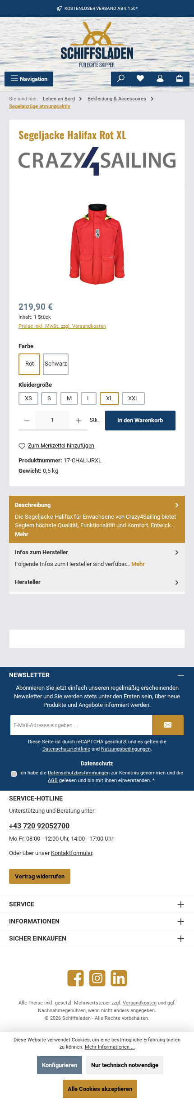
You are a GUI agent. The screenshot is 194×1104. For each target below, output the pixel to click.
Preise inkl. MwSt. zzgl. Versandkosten (62, 326)
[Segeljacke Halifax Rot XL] (97, 244)
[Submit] (168, 725)
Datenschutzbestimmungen (79, 773)
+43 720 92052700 (39, 826)
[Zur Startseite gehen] (97, 44)
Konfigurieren (59, 1065)
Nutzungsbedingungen (126, 749)
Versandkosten (140, 1003)
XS (28, 398)
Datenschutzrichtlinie (66, 749)
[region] (97, 244)
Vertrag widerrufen (40, 876)
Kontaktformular (71, 853)
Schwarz (56, 363)
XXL (133, 398)
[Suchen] (121, 79)
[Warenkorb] (179, 79)
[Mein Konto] (160, 79)
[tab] (97, 519)
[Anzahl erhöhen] (78, 420)
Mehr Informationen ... (110, 1047)
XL (109, 398)
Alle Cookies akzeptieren (100, 1089)
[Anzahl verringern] (26, 420)
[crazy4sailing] (97, 161)
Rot (29, 363)
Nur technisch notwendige (124, 1065)
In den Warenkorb (140, 420)
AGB (53, 780)
